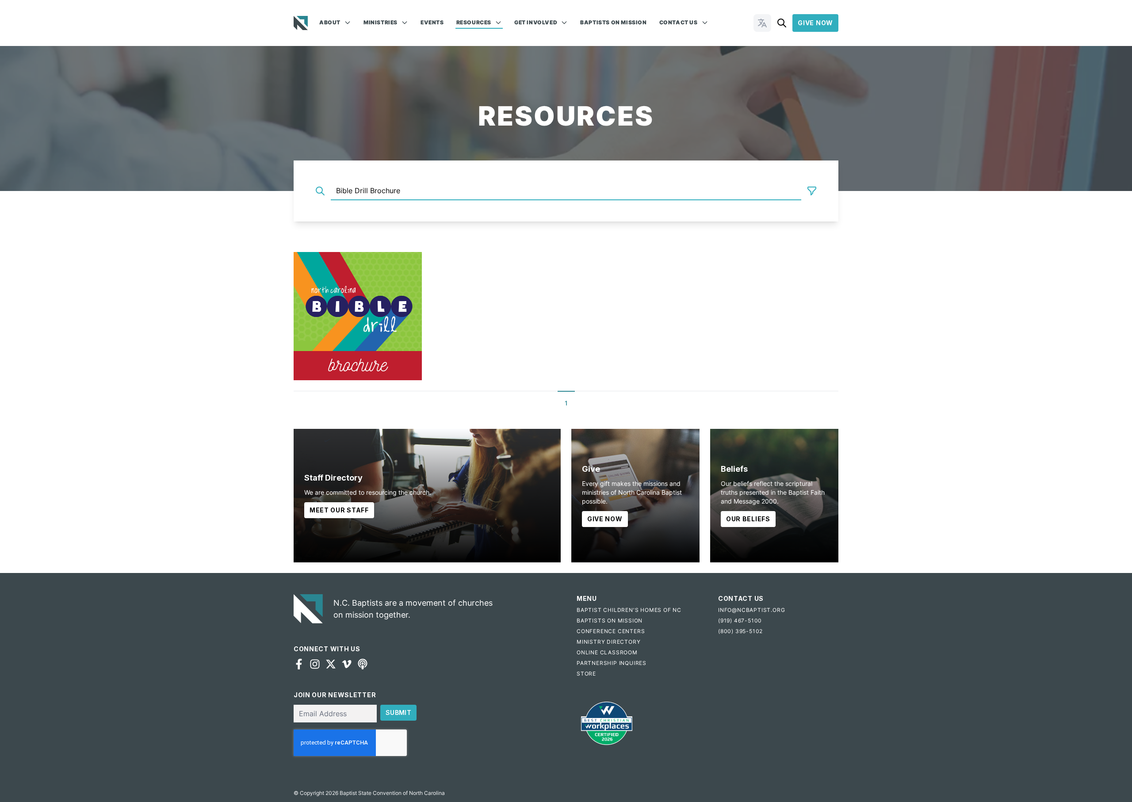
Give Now (815, 23)
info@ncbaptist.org (751, 610)
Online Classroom (607, 652)
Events (432, 22)
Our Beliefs (748, 519)
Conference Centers (611, 631)
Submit (398, 712)
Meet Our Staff (339, 510)
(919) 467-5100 (740, 620)
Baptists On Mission (613, 22)
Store (586, 673)
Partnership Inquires (611, 663)
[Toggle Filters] (812, 191)
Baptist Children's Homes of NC (629, 610)
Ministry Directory (608, 641)
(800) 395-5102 (740, 631)
